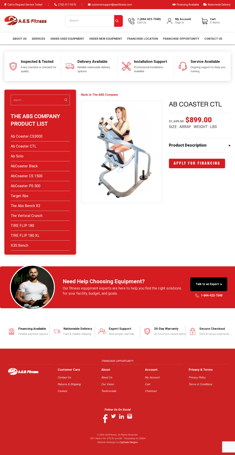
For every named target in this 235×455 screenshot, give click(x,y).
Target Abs (19, 196)
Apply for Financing (197, 163)
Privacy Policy (197, 377)
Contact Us (213, 38)
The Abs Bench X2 (25, 206)
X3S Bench (19, 245)
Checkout (151, 391)
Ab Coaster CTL (23, 146)
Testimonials (108, 391)
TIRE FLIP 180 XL (25, 235)
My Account (152, 377)
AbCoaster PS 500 (25, 186)
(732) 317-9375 (67, 4)
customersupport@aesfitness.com (112, 4)
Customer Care (69, 369)
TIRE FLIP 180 (22, 225)
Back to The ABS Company (99, 94)
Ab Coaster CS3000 (26, 136)
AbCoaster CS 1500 (26, 176)
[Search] (66, 100)
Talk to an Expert (209, 284)
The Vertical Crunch (26, 215)
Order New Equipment (105, 38)
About (105, 369)
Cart (147, 384)
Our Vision (107, 384)
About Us (20, 38)
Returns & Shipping (69, 384)
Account (151, 369)
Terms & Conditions (200, 384)
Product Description (188, 145)
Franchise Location (142, 38)
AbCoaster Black (24, 166)
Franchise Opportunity (181, 38)
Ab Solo (17, 156)
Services (38, 38)
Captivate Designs (128, 442)
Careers (62, 391)
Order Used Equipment (67, 38)
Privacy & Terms (201, 369)
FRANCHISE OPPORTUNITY (117, 361)
